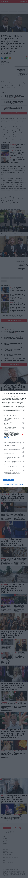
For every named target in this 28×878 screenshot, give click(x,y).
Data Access (14, 484)
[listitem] (14, 416)
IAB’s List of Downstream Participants (15, 411)
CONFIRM (8, 479)
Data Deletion (6, 484)
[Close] (25, 394)
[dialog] (14, 439)
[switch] (23, 418)
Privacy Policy (21, 484)
